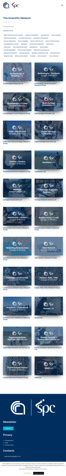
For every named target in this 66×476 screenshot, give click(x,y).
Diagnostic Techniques (40, 38)
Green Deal (7, 47)
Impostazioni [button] (27, 473)
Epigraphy (24, 44)
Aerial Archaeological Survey (13, 35)
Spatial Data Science (21, 56)
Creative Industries (10, 38)
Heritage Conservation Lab (12, 200)
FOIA (6, 443)
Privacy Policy (9, 445)
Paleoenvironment (10, 50)
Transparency (9, 440)
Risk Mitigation (55, 53)
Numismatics (33, 47)
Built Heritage (56, 35)
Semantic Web (8, 56)
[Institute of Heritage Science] (22, 5)
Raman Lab (38, 318)
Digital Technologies (52, 41)
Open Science (44, 47)
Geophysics (49, 44)
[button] (62, 5)
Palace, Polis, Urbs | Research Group (47, 288)
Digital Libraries (23, 41)
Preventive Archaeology (42, 50)
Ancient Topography (31, 35)
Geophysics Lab (40, 171)
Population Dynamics (25, 50)
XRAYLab (38, 377)
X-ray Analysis (53, 56)
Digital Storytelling (36, 41)
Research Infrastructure (40, 53)
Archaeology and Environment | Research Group (45, 84)
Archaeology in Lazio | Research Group (16, 113)
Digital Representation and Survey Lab (16, 348)
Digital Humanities (10, 41)
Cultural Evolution (24, 38)
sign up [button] (8, 428)
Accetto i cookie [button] (38, 473)
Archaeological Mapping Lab (13, 83)
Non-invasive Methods (20, 47)
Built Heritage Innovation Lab (45, 113)
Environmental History (11, 44)
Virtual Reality (42, 56)
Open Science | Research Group (46, 258)
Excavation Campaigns (37, 44)
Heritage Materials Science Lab (45, 200)
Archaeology (45, 35)
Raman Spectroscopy (10, 53)
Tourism (32, 56)
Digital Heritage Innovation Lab (45, 141)
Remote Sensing (24, 53)
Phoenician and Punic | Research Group (17, 171)
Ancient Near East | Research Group (15, 377)
